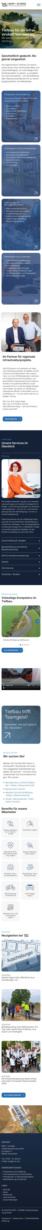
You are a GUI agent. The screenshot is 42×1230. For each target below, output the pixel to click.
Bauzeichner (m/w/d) (15, 789)
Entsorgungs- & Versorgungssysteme (18, 1177)
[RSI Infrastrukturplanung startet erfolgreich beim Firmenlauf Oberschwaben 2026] (21, 1057)
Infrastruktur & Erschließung (14, 1172)
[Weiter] (37, 621)
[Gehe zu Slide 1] (20, 644)
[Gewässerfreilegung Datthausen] (21, 621)
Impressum (6, 1218)
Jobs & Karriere (9, 1197)
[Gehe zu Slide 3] (24, 644)
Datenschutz (18, 1218)
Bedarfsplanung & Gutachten (15, 1179)
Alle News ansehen (12, 1095)
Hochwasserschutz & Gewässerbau (17, 1174)
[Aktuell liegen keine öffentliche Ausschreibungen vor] (21, 956)
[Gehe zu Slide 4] (26, 644)
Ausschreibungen (10, 1200)
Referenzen (7, 1195)
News (5, 1192)
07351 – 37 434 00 (12, 1159)
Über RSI (6, 1190)
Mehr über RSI (11, 419)
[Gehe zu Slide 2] (22, 644)
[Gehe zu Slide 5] (28, 644)
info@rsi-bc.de (14, 1161)
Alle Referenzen (11, 650)
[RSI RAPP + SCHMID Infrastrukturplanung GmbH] (14, 5)
